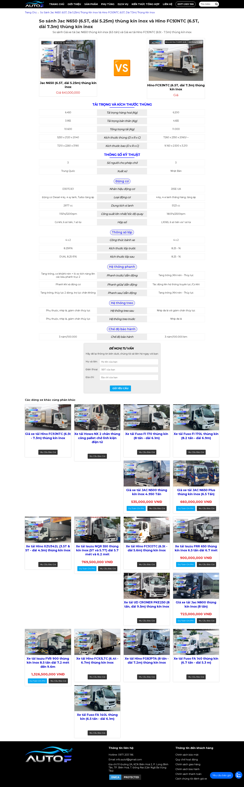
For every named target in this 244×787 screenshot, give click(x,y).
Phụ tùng (107, 4)
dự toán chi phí (136, 508)
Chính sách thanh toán (188, 774)
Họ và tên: (92, 361)
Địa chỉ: (90, 377)
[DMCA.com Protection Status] (125, 779)
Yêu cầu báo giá (48, 452)
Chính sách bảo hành (187, 769)
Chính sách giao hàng (187, 764)
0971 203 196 (185, 4)
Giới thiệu (74, 4)
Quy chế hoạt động (186, 759)
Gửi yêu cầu (120, 388)
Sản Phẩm (91, 4)
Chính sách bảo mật (187, 754)
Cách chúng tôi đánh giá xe (191, 778)
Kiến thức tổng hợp (146, 4)
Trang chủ (56, 4)
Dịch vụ (123, 4)
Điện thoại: (92, 369)
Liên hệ (167, 4)
